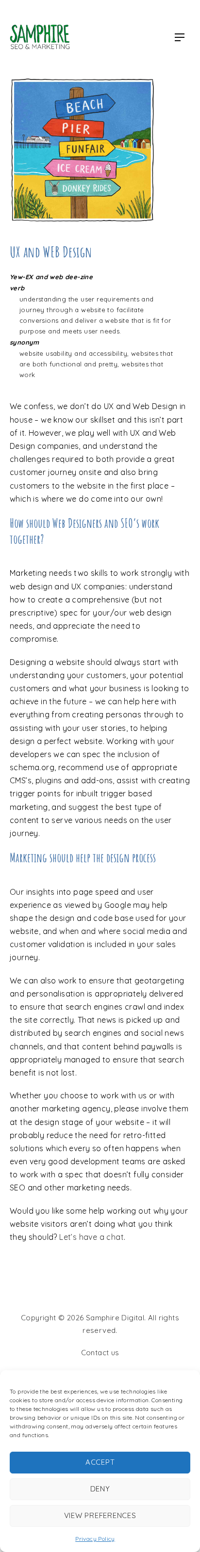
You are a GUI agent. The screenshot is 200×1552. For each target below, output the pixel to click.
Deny (100, 1488)
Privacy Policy (95, 1538)
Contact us (100, 1352)
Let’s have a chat (91, 1237)
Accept (100, 1462)
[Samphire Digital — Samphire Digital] (40, 37)
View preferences (100, 1515)
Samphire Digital (115, 1317)
